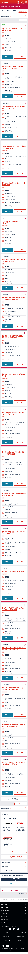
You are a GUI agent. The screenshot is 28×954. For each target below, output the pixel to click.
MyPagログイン (4, 907)
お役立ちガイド (4, 919)
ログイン (22, 3)
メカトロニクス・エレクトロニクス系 (15, 899)
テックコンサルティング (21, 932)
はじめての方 (4, 913)
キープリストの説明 (26, 894)
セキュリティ (4, 950)
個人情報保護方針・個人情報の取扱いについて (10, 948)
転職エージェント (7, 936)
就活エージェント (21, 936)
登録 (18, 3)
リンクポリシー (9, 950)
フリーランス (7, 940)
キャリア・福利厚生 (5, 916)
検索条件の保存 (10, 16)
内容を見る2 (14, 866)
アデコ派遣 (3, 899)
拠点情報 (3, 926)
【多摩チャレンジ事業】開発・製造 (13, 571)
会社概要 (15, 926)
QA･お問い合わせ (5, 922)
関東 (6, 899)
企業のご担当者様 (9, 926)
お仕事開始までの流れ (13, 883)
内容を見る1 (14, 863)
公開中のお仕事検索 (5, 910)
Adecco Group (21, 940)
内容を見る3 (14, 870)
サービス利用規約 (22, 948)
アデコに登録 (4, 904)
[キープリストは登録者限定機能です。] (24, 25)
